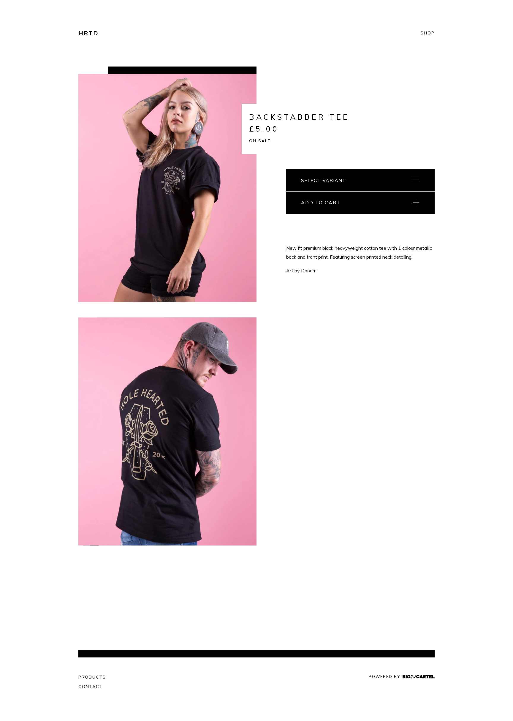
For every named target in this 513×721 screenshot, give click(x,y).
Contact (90, 686)
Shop (428, 33)
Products (92, 677)
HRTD (88, 33)
